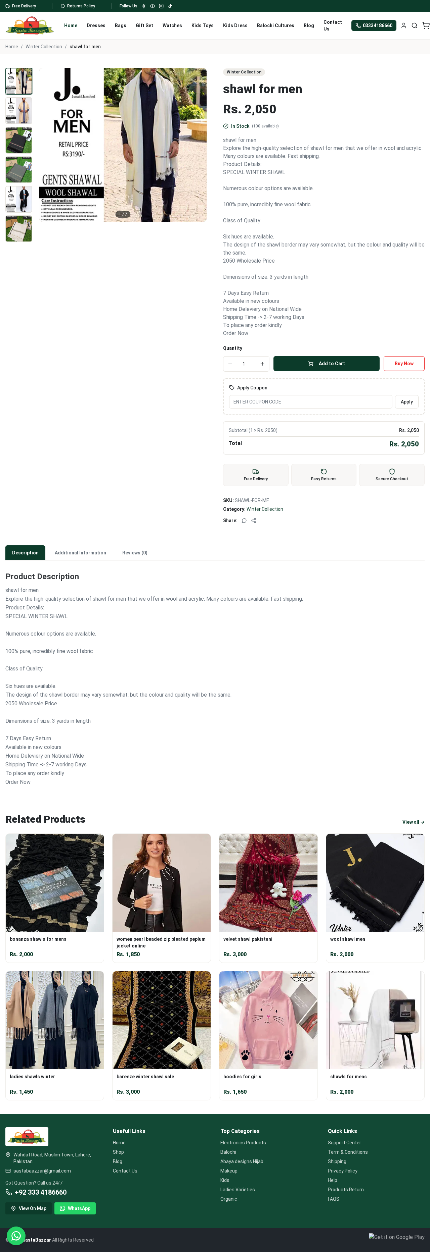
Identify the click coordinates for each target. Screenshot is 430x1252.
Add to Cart (332, 363)
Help (332, 1180)
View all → (413, 822)
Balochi (228, 1152)
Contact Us (333, 25)
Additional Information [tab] (80, 552)
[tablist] (215, 552)
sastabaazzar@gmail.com (42, 1171)
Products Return (346, 1189)
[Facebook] (143, 6)
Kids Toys (202, 25)
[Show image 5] (18, 199)
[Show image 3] (18, 140)
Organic (228, 1199)
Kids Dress (235, 25)
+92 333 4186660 (41, 1192)
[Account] (403, 25)
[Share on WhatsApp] (244, 520)
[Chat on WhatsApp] (16, 1236)
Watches (172, 25)
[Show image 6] (18, 228)
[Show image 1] (18, 81)
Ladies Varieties (237, 1189)
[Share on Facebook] (253, 520)
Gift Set (144, 25)
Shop (118, 1152)
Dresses (96, 25)
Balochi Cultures (275, 25)
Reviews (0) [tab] (134, 552)
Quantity (232, 348)
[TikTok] (170, 6)
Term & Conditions (348, 1152)
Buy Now (404, 363)
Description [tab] (25, 552)
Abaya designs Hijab (241, 1161)
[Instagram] (161, 6)
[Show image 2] (18, 110)
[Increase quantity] (262, 364)
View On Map (32, 1208)
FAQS (333, 1199)
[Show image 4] (18, 169)
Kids (224, 1180)
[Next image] (198, 145)
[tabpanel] (215, 674)
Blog (309, 25)
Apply (407, 401)
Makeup (229, 1171)
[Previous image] (48, 145)
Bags (120, 25)
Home (70, 25)
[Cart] (426, 25)
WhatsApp (79, 1208)
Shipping (337, 1161)
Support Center (344, 1142)
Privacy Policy (342, 1171)
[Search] (414, 25)
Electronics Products (243, 1142)
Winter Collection (44, 46)
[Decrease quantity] (230, 364)
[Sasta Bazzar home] (30, 25)
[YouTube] (152, 6)
